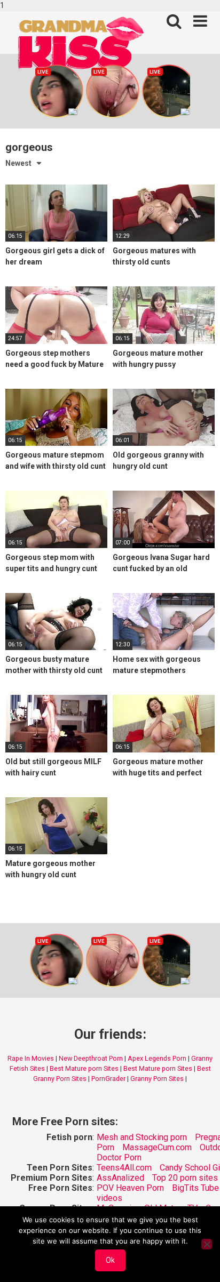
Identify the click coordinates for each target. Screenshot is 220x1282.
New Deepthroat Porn (91, 1058)
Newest (18, 163)
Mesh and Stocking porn (142, 1137)
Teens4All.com (124, 1168)
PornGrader (108, 1079)
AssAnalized (120, 1178)
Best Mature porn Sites (84, 1068)
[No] (206, 1244)
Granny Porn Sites (157, 1079)
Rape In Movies (30, 1058)
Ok (110, 1260)
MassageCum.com (157, 1147)
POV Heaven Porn (130, 1188)
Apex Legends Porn (157, 1058)
